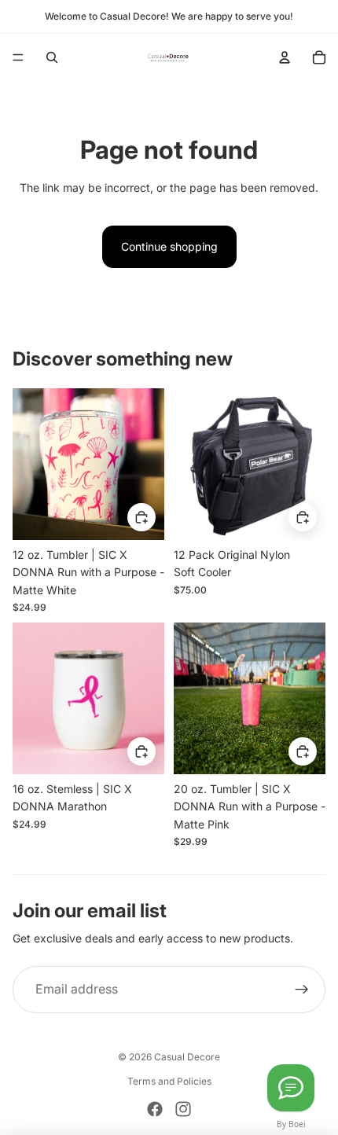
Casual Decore (187, 1057)
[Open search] (52, 57)
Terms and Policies (169, 1081)
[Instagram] (183, 1109)
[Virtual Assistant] (290, 1087)
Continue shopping (169, 246)
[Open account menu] (284, 57)
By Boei (291, 1123)
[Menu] (18, 57)
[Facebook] (154, 1109)
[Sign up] (301, 989)
